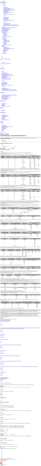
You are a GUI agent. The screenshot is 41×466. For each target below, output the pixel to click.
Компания (3, 46)
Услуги (1, 342)
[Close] (1, 381)
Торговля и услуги (6, 19)
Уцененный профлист (5, 30)
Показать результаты (3, 397)
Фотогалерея (5, 37)
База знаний (5, 42)
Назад (1, 317)
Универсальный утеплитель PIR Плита (34, 327)
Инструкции (18, 366)
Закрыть (2, 465)
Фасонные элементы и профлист (8, 12)
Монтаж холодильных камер (7, 36)
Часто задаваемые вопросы (7, 44)
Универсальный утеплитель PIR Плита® (9, 10)
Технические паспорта (7, 41)
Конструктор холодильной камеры (8, 14)
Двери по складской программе (6, 29)
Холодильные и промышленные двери (9, 8)
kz (2, 57)
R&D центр (12, 355)
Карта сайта (1, 373)
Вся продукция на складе (5, 99)
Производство (2, 351)
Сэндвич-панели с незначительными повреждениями (9, 27)
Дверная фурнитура (6, 11)
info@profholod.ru (7, 63)
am (2, 56)
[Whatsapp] (2, 322)
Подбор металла (13, 344)
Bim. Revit (5, 43)
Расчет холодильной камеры (4, 344)
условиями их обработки (27, 152)
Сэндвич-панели (6, 7)
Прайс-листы (5, 33)
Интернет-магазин (4, 53)
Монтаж (16, 344)
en (2, 65)
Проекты (1, 107)
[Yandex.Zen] (3, 322)
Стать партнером (6, 50)
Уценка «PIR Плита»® (5, 96)
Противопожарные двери (7, 9)
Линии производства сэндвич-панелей (9, 48)
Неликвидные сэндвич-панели (6, 28)
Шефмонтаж (5, 35)
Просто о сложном (6, 47)
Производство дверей (5, 127)
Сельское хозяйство (6, 17)
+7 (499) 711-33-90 (2, 63)
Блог (4, 52)
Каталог (1, 323)
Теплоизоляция (4, 78)
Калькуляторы (6, 339)
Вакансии (5, 51)
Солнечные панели (4, 76)
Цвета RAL (28, 366)
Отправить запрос (3, 409)
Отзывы (5, 38)
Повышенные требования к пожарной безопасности (11, 24)
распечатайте (8, 148)
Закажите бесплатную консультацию (5, 320)
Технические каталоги (7, 40)
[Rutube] (1, 322)
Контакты (3, 45)
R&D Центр (5, 49)
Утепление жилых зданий (7, 23)
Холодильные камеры (5, 73)
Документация (2, 112)
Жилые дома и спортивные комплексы (9, 20)
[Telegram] (0, 322)
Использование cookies (3, 378)
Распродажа (3, 62)
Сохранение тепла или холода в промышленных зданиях (11, 25)
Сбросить (2, 394)
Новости (1, 357)
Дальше (3, 317)
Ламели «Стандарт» (4, 31)
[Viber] (4, 322)
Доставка (5, 34)
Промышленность (6, 18)
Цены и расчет (2, 335)
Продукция (3, 4)
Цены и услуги (4, 32)
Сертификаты (5, 39)
